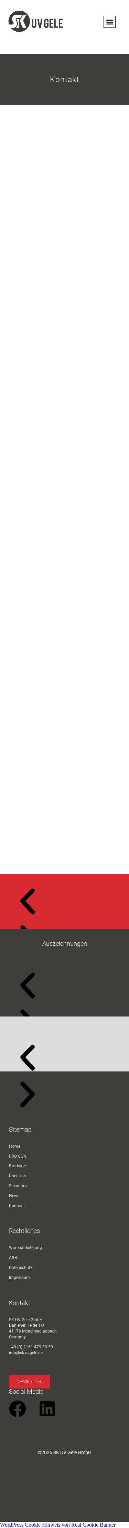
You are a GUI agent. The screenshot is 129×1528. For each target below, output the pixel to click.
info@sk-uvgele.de (26, 1352)
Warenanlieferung (25, 1247)
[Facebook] (17, 1408)
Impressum (19, 1277)
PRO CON (17, 1156)
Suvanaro (18, 1185)
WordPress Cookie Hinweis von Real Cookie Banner (58, 1525)
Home (14, 1146)
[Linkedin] (47, 1408)
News (14, 1195)
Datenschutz (20, 1267)
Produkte (17, 1166)
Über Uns (17, 1175)
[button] (110, 22)
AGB (13, 1257)
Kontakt (16, 1205)
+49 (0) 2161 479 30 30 (31, 1347)
